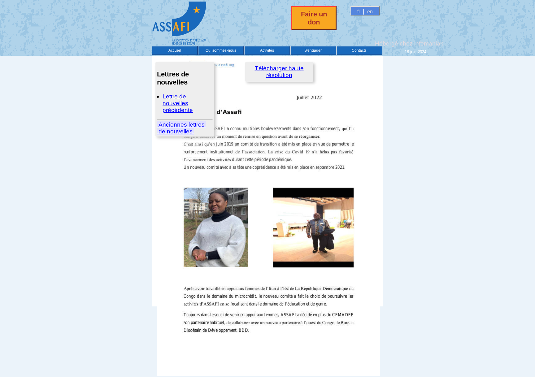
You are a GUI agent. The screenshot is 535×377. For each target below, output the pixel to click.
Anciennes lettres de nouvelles (181, 128)
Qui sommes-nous (221, 50)
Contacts (359, 50)
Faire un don (314, 18)
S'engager (313, 50)
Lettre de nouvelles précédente (178, 103)
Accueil (174, 50)
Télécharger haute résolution (279, 71)
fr (358, 11)
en (370, 11)
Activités (267, 50)
